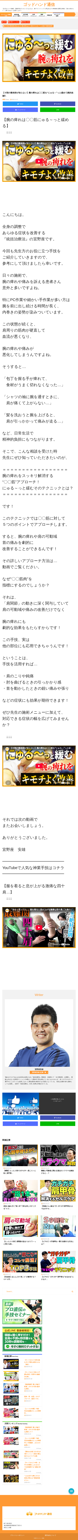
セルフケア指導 (57, 15)
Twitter (21, 104)
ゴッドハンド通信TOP (6, 15)
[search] (72, 1291)
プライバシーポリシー (17, 1535)
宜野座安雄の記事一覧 (39, 1072)
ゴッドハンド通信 (39, 4)
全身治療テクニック (25, 15)
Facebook (58, 104)
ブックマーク (20, 110)
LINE (57, 110)
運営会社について (50, 1535)
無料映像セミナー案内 (16, 15)
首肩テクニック (34, 15)
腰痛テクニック (42, 15)
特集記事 (49, 15)
